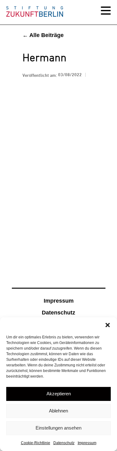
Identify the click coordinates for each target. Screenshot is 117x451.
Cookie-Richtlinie (35, 443)
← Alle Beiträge (43, 35)
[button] (108, 325)
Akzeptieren (58, 393)
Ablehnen (58, 410)
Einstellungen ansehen (58, 427)
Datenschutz (64, 443)
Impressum (87, 443)
